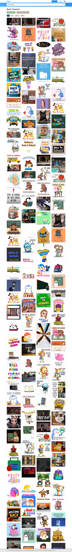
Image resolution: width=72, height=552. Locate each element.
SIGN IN (60, 1)
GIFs (12, 15)
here (54, 550)
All (8, 15)
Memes (22, 15)
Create (55, 1)
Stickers (17, 15)
